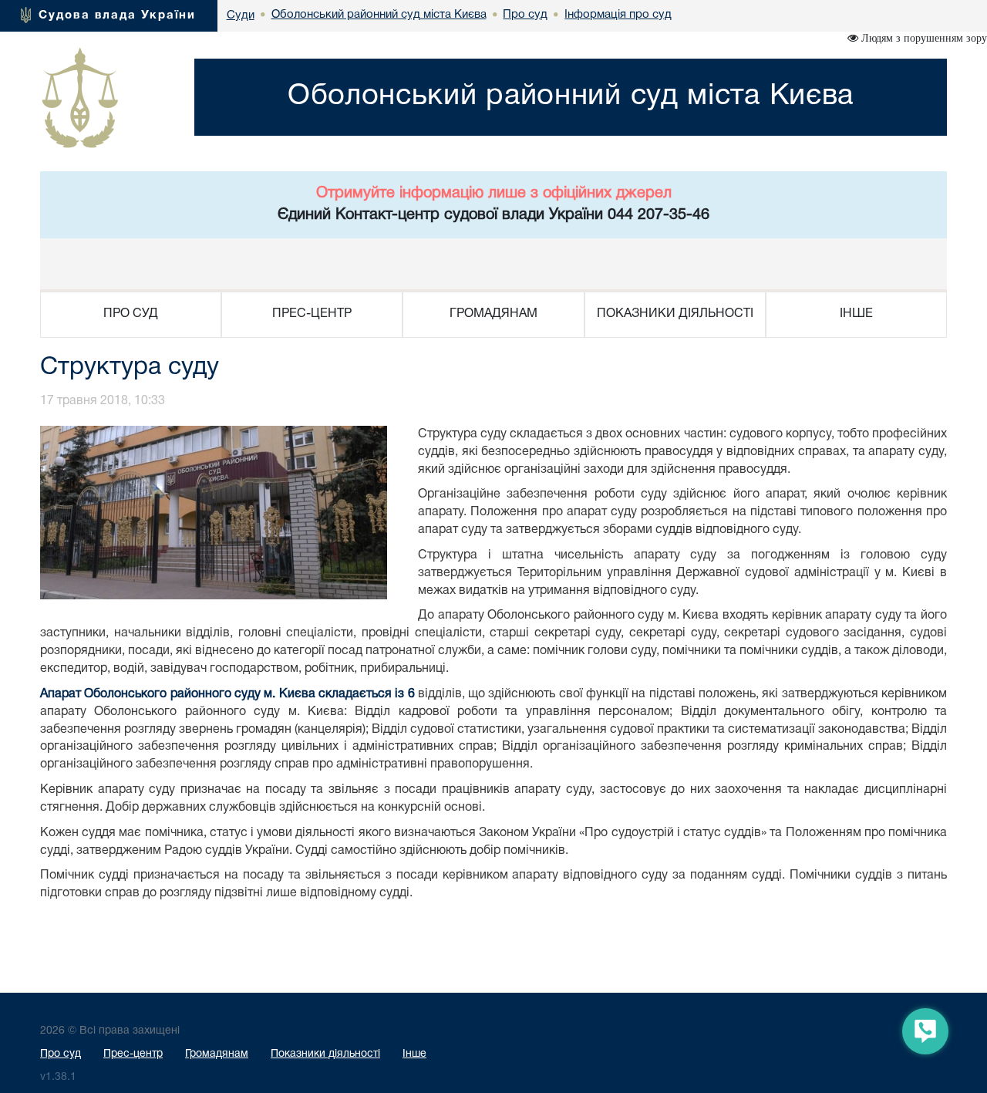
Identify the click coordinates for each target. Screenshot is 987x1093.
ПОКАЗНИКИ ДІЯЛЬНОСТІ (675, 314)
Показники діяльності (325, 1054)
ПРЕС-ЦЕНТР (312, 314)
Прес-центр (133, 1054)
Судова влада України (117, 15)
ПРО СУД (130, 314)
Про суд (60, 1054)
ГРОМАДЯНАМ (493, 314)
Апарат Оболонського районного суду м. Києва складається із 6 (227, 694)
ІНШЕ (856, 314)
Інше (414, 1054)
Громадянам (216, 1054)
